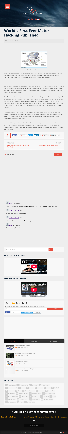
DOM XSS (31, 388)
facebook (56, 388)
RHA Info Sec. (39, 432)
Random (15, 341)
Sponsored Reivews (23, 393)
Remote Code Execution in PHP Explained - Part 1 (25, 353)
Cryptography (25, 396)
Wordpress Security (36, 393)
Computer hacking (24, 399)
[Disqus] (34, 178)
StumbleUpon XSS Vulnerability (21, 361)
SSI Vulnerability (12, 402)
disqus (58, 154)
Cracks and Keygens (13, 396)
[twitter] (30, 19)
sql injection (11, 390)
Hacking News (12, 385)
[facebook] (34, 19)
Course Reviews (36, 399)
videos (54, 396)
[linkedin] (38, 19)
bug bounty (46, 396)
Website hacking (24, 385)
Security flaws (11, 393)
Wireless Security (10, 346)
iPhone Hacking (31, 402)
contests (23, 388)
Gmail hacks (41, 390)
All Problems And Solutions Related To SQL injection (26, 369)
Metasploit (40, 388)
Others (19, 390)
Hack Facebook (45, 385)
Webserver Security (12, 388)
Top (61, 432)
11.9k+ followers (37, 312)
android (48, 388)
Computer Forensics (50, 393)
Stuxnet (21, 402)
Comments (55, 341)
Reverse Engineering (30, 390)
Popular (34, 341)
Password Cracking (48, 399)
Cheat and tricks (12, 399)
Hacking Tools (51, 390)
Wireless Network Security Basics (22, 345)
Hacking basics (35, 396)
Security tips (35, 385)
